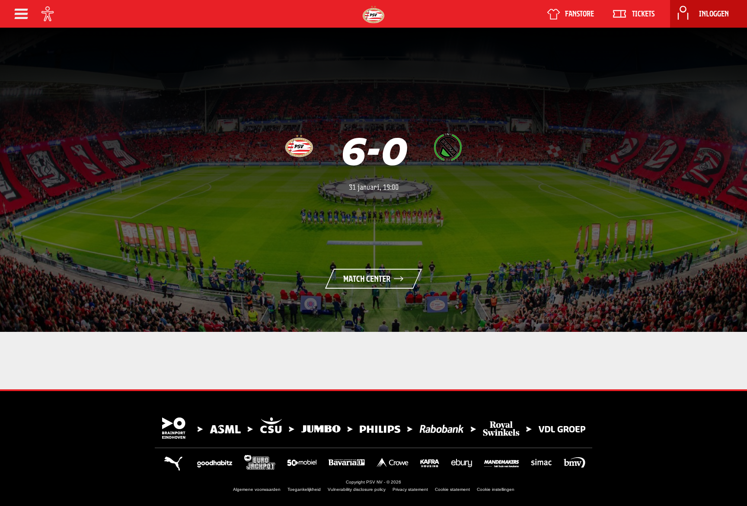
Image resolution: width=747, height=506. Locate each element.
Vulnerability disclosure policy (357, 489)
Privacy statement (410, 489)
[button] (21, 14)
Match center (366, 279)
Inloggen (714, 14)
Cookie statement (452, 489)
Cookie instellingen (495, 489)
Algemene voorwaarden (257, 489)
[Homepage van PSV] (373, 14)
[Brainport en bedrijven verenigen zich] (373, 428)
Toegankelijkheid (304, 489)
